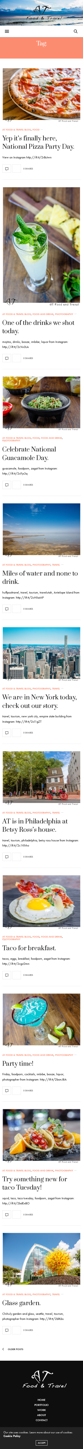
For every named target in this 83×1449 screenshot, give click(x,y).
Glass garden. (21, 1303)
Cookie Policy (12, 1436)
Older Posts (15, 1349)
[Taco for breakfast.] (41, 902)
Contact (41, 1420)
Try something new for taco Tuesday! (34, 1183)
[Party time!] (41, 1020)
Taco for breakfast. (29, 948)
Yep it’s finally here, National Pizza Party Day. (38, 142)
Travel (56, 565)
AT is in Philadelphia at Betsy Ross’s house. (35, 825)
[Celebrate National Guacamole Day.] (41, 403)
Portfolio (41, 1405)
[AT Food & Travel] (42, 12)
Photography (64, 314)
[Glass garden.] (41, 1259)
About (41, 1415)
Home (41, 1400)
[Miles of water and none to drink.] (41, 530)
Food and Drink (43, 314)
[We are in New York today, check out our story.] (41, 654)
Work (41, 1410)
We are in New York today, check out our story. (39, 701)
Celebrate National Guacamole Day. (29, 453)
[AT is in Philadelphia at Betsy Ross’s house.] (41, 778)
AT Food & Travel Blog (16, 129)
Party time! (17, 1064)
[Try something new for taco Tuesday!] (41, 1136)
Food (36, 129)
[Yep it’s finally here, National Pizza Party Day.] (41, 95)
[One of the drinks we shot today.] (41, 247)
